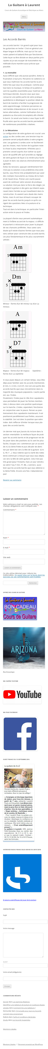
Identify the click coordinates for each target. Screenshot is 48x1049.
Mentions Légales (9, 1029)
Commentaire (9, 510)
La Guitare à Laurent (24, 5)
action (5, 136)
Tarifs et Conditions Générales (24, 1017)
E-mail (6, 547)
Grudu (5, 1020)
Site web (6, 557)
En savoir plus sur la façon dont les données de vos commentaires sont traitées (24, 576)
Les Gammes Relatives (21, 1002)
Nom (6, 538)
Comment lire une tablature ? (24, 1008)
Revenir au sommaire (12, 480)
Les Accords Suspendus (21, 1020)
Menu (24, 17)
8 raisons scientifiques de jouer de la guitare (19, 900)
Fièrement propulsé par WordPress (30, 1044)
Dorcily (5, 1002)
